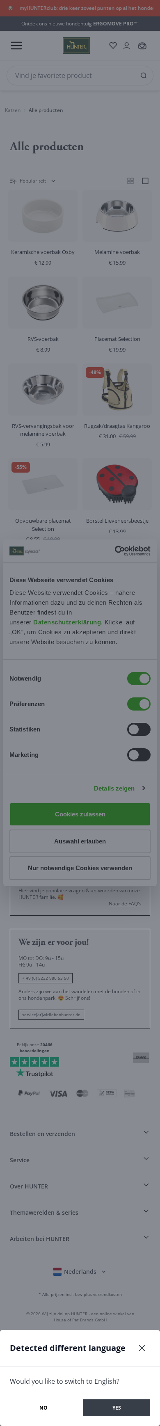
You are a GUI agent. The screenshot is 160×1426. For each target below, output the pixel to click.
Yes (116, 1407)
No (43, 1407)
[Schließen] (142, 1348)
